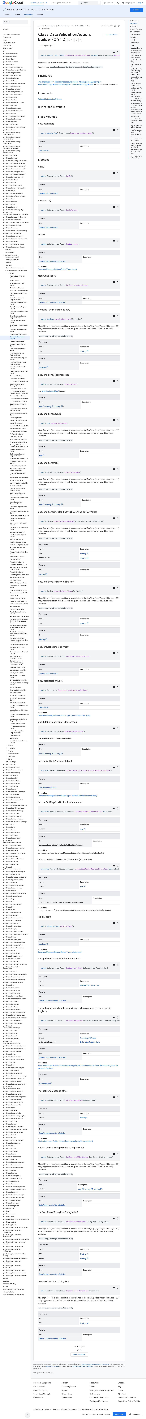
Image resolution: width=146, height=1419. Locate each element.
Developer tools (63, 26)
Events (120, 1390)
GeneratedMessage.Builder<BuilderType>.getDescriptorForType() (64, 715)
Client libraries (46, 9)
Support (64, 1390)
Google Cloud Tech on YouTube (129, 1401)
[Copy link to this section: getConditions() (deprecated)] (71, 375)
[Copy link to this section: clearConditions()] (58, 276)
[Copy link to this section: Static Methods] (60, 117)
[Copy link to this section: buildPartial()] (53, 201)
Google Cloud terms (70, 1409)
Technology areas (37, 3)
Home (40, 26)
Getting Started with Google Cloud (102, 1390)
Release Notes (67, 1394)
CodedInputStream (88, 1038)
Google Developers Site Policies (82, 1366)
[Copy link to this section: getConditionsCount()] (63, 414)
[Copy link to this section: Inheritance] (54, 76)
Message (83, 1117)
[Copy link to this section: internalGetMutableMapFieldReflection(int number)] (94, 859)
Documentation (50, 26)
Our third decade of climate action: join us (93, 1409)
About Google (38, 1409)
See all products (39, 1387)
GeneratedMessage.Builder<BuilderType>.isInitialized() (60, 952)
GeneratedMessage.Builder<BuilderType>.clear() (57, 269)
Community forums (69, 1387)
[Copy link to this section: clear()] (47, 234)
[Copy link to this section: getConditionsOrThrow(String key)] (76, 582)
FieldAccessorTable (47, 788)
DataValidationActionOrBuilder (50, 99)
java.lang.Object (44, 82)
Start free (137, 10)
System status (67, 1397)
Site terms (56, 1409)
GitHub (92, 1387)
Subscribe (119, 1414)
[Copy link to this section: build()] (46, 167)
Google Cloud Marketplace (42, 1394)
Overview (6, 15)
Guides (17, 15)
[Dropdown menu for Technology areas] (47, 2)
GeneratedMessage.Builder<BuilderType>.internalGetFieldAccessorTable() (67, 796)
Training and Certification (99, 1401)
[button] (15, 247)
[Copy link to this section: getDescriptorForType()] (65, 681)
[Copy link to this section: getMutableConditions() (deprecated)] (80, 722)
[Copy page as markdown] (76, 40)
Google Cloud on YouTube (127, 1397)
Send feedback (111, 35)
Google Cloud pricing (40, 1390)
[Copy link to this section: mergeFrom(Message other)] (70, 1091)
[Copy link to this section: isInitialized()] (53, 917)
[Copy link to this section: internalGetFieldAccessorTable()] (74, 761)
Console (110, 3)
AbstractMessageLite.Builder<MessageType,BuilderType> (78, 82)
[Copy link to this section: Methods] (52, 160)
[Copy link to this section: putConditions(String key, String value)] (80, 1212)
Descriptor (44, 150)
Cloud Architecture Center (99, 1397)
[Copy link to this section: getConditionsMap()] (61, 463)
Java (32, 9)
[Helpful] (115, 26)
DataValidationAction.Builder (52, 261)
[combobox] (89, 3)
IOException (44, 1084)
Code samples (95, 1394)
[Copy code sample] (117, 52)
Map (40, 406)
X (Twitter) (122, 1394)
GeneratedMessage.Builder (82, 85)
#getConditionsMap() (50, 391)
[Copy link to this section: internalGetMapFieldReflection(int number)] (85, 802)
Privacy (48, 1409)
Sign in (140, 3)
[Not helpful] (118, 26)
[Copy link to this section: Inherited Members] (67, 107)
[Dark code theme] (114, 52)
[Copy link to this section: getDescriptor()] (57, 124)
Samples (40, 15)
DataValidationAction (48, 193)
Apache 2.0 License (52, 1366)
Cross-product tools (60, 3)
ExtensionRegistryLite (90, 1042)
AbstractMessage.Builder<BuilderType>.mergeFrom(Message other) (65, 1141)
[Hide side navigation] (27, 1415)
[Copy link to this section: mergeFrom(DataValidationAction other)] (83, 958)
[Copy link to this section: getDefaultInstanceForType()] (71, 647)
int (40, 456)
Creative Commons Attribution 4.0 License (95, 1364)
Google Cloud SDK (17, 9)
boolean (42, 367)
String (83, 351)
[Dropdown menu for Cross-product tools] (70, 2)
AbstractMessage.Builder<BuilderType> (54, 85)
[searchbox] (15, 22)
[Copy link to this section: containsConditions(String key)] (72, 310)
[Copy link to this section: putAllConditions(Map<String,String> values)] (86, 1148)
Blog (119, 1387)
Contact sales (38, 1397)
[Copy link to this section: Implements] (55, 93)
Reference (28, 15)
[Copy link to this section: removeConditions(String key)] (71, 1281)
